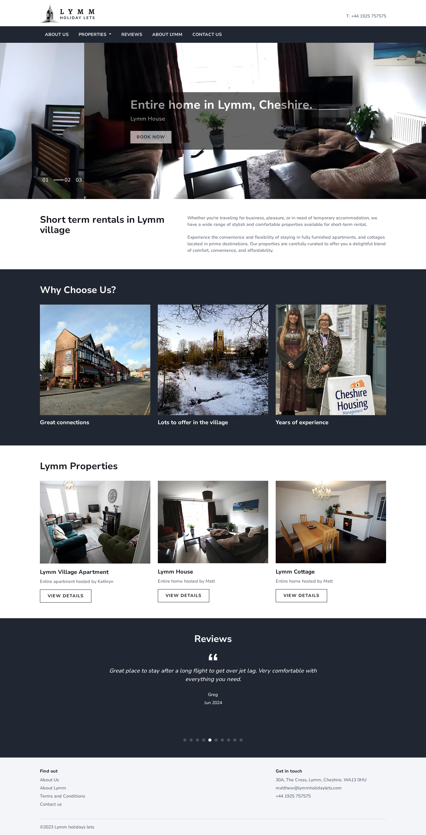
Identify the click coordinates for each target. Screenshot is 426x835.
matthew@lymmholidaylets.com (309, 788)
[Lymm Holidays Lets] (67, 13)
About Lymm (167, 34)
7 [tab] (222, 740)
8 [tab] (228, 740)
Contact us (207, 34)
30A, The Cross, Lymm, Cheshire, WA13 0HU (321, 780)
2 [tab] (69, 177)
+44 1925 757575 (368, 16)
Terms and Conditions (62, 796)
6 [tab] (216, 740)
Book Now (66, 137)
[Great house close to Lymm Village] (213, 521)
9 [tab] (234, 740)
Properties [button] (93, 34)
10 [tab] (241, 740)
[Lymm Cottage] (331, 521)
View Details (66, 596)
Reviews (131, 34)
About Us (57, 34)
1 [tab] (47, 177)
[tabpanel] (213, 121)
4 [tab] (203, 740)
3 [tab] (80, 177)
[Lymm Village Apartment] (95, 522)
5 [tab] (209, 740)
